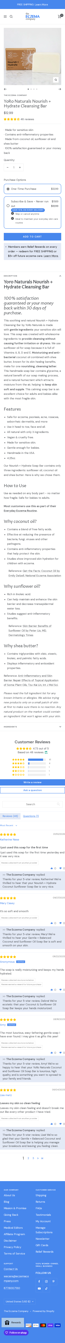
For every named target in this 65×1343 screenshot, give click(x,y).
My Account (43, 1221)
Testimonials (43, 1215)
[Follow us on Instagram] (46, 1281)
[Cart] (59, 16)
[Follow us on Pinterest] (53, 1281)
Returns (40, 1201)
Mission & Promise (15, 1208)
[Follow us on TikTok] (46, 1288)
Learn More (41, 4)
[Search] (11, 16)
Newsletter (43, 1238)
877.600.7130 (12, 1288)
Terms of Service (14, 1253)
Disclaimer (10, 1240)
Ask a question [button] (32, 790)
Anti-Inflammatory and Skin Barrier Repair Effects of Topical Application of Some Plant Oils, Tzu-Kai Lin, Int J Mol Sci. (31, 680)
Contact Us (11, 1269)
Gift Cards (42, 1245)
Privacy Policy (12, 1247)
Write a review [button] (32, 782)
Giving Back (11, 1215)
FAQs (39, 1208)
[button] (12, 119)
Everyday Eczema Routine (20, 510)
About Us (9, 1195)
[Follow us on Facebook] (39, 1281)
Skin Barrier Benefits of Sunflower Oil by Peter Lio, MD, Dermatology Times (30, 630)
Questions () (31, 816)
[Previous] (5, 89)
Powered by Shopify (43, 1311)
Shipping (41, 1195)
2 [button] (28, 1158)
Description (10, 276)
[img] (8, 834)
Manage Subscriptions (44, 1230)
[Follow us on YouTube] (39, 1288)
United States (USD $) (18, 1301)
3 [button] (33, 1158)
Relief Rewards (44, 1251)
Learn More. (51, 256)
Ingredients (10, 727)
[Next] (60, 89)
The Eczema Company (15, 95)
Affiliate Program (14, 1234)
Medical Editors (13, 1227)
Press (7, 1221)
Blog (6, 1201)
